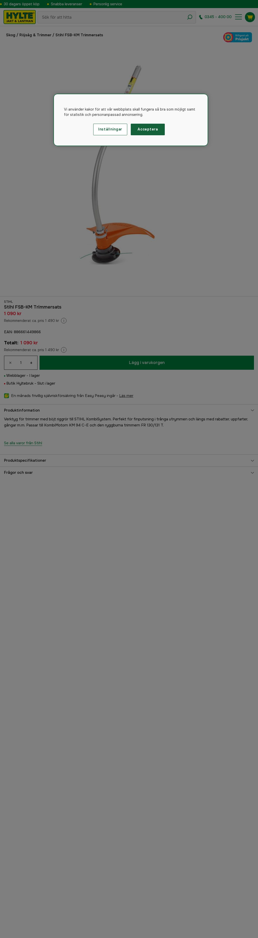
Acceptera (148, 129)
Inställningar (110, 129)
